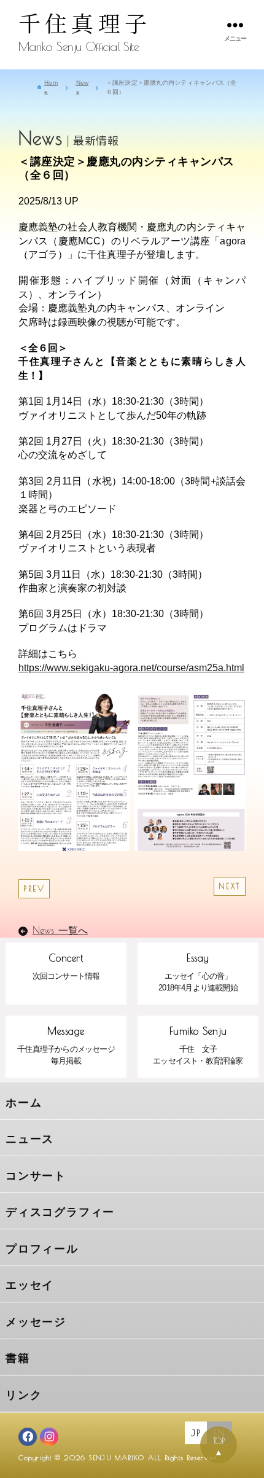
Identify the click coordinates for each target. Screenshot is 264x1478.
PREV (34, 888)
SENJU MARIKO (116, 1457)
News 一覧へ (60, 930)
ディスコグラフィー (60, 1212)
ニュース (30, 1139)
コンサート (36, 1176)
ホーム (24, 1103)
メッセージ (36, 1322)
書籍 (18, 1358)
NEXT (230, 886)
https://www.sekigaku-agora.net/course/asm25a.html (131, 668)
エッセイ (30, 1285)
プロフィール (42, 1249)
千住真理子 (84, 22)
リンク (24, 1395)
